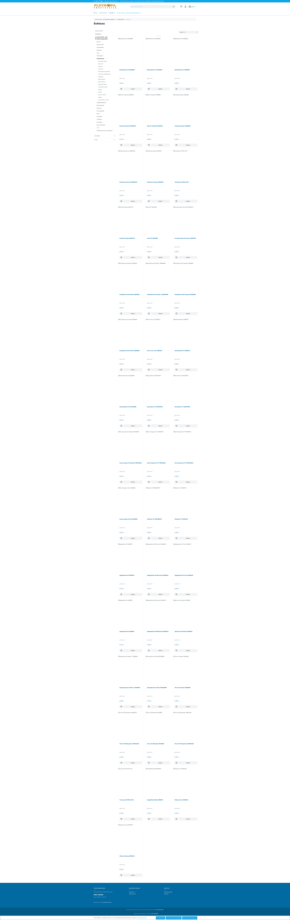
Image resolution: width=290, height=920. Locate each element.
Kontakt (166, 894)
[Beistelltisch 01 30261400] (158, 50)
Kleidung (99, 50)
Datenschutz (132, 894)
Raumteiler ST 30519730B (182, 407)
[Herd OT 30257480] (158, 218)
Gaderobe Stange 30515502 (155, 182)
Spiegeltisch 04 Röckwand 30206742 (157, 631)
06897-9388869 (98, 895)
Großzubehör (100, 58)
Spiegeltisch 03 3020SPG (126, 575)
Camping (100, 66)
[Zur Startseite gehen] (105, 6)
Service (166, 888)
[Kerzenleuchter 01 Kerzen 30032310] (186, 218)
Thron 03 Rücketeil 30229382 (155, 744)
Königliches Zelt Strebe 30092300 (129, 350)
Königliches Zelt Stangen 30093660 (185, 294)
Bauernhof (100, 63)
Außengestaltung (101, 102)
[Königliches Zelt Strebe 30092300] (130, 331)
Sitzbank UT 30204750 (181, 519)
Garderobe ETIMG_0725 (181, 182)
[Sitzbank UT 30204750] (186, 499)
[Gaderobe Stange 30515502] (158, 162)
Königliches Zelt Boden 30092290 (129, 294)
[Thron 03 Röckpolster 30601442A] (130, 724)
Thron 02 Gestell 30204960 (182, 687)
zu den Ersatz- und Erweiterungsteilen (101, 38)
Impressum (132, 892)
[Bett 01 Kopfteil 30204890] (158, 106)
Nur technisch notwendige (174, 918)
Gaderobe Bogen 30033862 (182, 126)
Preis (96, 140)
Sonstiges (99, 122)
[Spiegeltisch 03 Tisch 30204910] (186, 556)
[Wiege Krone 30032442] (186, 780)
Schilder (100, 92)
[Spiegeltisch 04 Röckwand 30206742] (158, 612)
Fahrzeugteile (100, 111)
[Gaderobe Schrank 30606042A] (130, 162)
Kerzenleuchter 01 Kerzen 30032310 (185, 238)
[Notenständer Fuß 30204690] (130, 387)
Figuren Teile (100, 44)
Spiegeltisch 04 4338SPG (126, 631)
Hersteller (97, 136)
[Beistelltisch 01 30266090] (186, 50)
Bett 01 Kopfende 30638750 (127, 126)
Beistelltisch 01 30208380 (127, 70)
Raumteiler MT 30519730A (155, 407)
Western (100, 97)
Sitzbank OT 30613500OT (154, 519)
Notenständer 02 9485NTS (182, 350)
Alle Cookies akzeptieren (189, 918)
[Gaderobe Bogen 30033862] (186, 106)
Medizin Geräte (101, 79)
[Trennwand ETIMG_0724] (130, 780)
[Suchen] (173, 6)
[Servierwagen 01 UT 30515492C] (158, 443)
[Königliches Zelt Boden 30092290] (130, 275)
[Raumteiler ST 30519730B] (186, 387)
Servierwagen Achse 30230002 (128, 519)
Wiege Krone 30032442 (181, 800)
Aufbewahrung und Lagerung (104, 130)
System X (99, 108)
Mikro (98, 113)
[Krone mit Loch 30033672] (158, 331)
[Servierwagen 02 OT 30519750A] (186, 443)
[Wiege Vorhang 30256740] (130, 836)
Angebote (98, 34)
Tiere (98, 53)
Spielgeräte (100, 76)
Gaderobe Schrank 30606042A (128, 182)
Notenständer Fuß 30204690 (127, 407)
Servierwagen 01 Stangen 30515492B (130, 463)
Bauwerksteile (100, 105)
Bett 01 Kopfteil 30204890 (155, 126)
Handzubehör (100, 47)
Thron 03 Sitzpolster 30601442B (184, 744)
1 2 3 (98, 127)
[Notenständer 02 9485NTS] (186, 331)
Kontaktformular (107, 902)
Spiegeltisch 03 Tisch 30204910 (184, 575)
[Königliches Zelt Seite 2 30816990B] (158, 275)
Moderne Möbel (101, 81)
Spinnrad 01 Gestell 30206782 (183, 631)
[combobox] (151, 6)
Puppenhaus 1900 (102, 84)
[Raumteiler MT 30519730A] (158, 387)
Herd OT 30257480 (152, 238)
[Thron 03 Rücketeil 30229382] (158, 724)
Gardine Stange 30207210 (127, 238)
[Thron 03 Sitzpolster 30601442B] (186, 724)
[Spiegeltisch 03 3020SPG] (130, 556)
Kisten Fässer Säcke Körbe (104, 71)
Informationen (134, 888)
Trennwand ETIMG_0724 (126, 800)
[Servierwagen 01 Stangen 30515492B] (130, 443)
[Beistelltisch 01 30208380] (130, 50)
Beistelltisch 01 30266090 (182, 70)
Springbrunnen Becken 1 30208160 (129, 687)
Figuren (99, 42)
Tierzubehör (100, 56)
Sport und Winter (102, 94)
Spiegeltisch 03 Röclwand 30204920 (157, 575)
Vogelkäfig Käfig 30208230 (155, 800)
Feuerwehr (100, 69)
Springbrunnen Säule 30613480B (157, 687)
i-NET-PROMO (154, 913)
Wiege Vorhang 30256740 (127, 856)
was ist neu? (99, 31)
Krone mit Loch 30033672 (154, 350)
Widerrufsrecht (168, 892)
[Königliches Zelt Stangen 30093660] (186, 275)
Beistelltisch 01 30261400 (154, 70)
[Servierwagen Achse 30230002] (130, 499)
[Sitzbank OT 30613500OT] (158, 499)
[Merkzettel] (181, 6)
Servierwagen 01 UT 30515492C (156, 463)
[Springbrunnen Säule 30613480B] (158, 668)
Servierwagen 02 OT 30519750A (184, 463)
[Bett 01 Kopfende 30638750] (130, 106)
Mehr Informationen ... (141, 917)
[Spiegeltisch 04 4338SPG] (130, 612)
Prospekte (99, 116)
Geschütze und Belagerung (104, 74)
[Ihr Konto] (185, 6)
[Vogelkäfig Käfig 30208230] (158, 780)
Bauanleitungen (101, 125)
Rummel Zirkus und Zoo (103, 99)
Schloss (100, 89)
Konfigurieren (160, 918)
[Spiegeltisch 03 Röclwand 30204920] (158, 556)
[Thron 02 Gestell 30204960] (186, 668)
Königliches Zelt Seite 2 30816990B (157, 294)
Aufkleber (99, 119)
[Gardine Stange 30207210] (130, 218)
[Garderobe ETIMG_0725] (186, 162)
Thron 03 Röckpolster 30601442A (129, 744)
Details (133, 89)
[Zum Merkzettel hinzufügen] (121, 88)
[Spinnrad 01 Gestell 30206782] (186, 612)
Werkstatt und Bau (102, 61)
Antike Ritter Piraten (102, 87)
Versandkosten (159, 909)
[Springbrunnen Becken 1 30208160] (130, 668)
